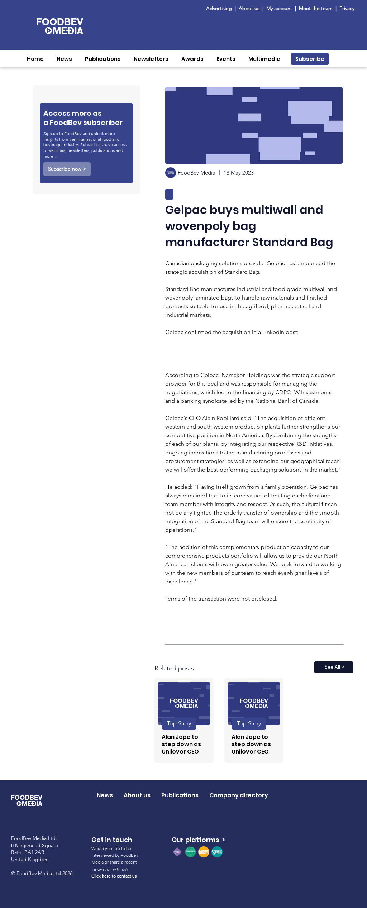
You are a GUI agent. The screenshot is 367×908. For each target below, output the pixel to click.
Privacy (346, 8)
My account (279, 8)
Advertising (220, 8)
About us (249, 8)
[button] (64, 59)
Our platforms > (198, 839)
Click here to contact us (114, 876)
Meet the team (316, 8)
